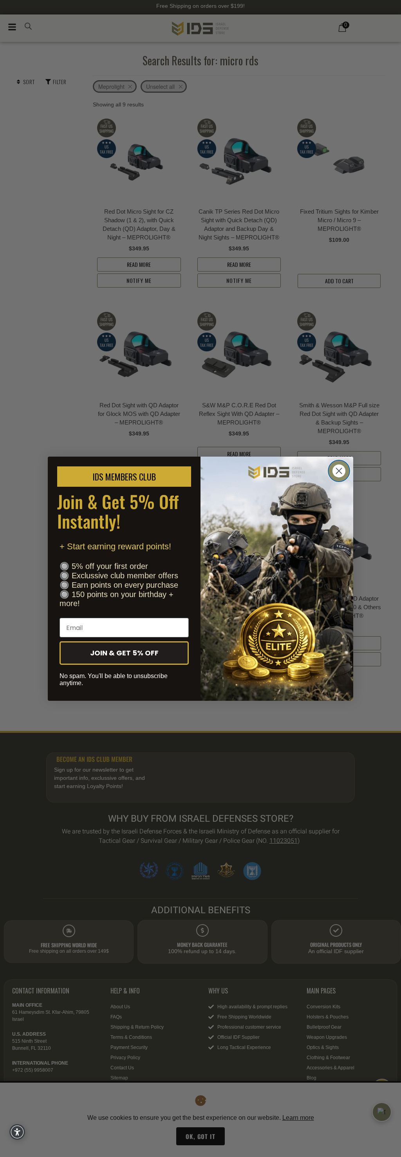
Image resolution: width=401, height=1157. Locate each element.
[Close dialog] (339, 471)
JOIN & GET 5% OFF (124, 653)
